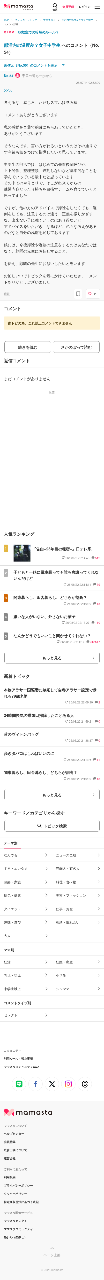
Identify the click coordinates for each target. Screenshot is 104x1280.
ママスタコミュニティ (18, 1228)
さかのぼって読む (76, 347)
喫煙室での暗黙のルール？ (38, 32)
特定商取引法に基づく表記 (21, 1201)
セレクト (10, 1014)
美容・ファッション (71, 895)
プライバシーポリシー (18, 1185)
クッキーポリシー (15, 1193)
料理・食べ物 (66, 881)
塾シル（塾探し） (15, 1237)
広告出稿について (15, 1150)
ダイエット (12, 908)
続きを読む (27, 347)
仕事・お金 (64, 908)
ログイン (84, 6)
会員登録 (68, 6)
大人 (7, 935)
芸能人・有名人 (68, 868)
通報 (7, 294)
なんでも (10, 855)
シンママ (62, 988)
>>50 (8, 90)
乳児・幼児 (12, 975)
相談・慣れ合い (68, 922)
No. (8, 75)
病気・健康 (12, 895)
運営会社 (9, 1158)
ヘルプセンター (14, 1133)
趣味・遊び (12, 922)
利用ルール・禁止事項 (18, 1058)
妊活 (7, 961)
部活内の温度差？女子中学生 (33, 45)
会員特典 (9, 1141)
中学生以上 (12, 988)
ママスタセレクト (15, 1220)
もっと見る (52, 658)
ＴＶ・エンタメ (16, 868)
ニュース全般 (66, 855)
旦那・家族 (12, 881)
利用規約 (9, 1177)
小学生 (61, 975)
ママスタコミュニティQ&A (21, 1066)
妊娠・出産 (64, 961)
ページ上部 (52, 1254)
